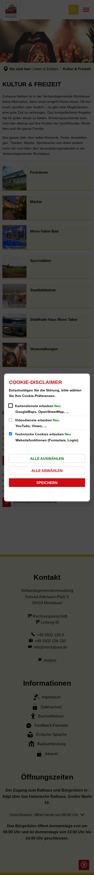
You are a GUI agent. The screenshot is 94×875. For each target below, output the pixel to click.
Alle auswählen (47, 459)
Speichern (47, 483)
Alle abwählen (47, 471)
